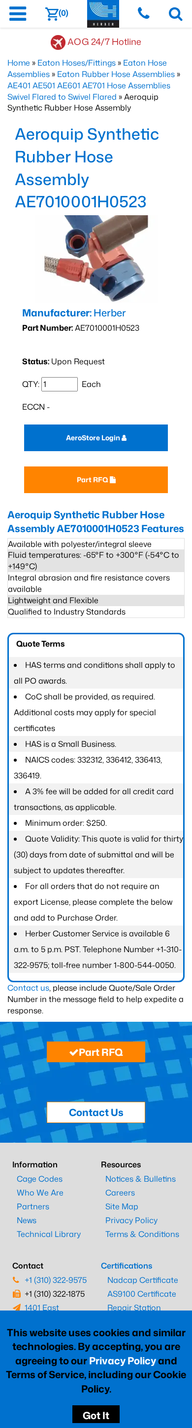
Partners (33, 1206)
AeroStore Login (94, 437)
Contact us (28, 987)
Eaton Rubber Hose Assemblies (116, 74)
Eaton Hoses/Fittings (76, 62)
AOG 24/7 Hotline (104, 41)
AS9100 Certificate (141, 1293)
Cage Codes (40, 1178)
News (26, 1220)
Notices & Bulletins (140, 1178)
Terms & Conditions (142, 1234)
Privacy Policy (122, 1360)
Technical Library (49, 1234)
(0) (63, 12)
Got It (96, 1415)
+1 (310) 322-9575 (56, 1279)
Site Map (121, 1206)
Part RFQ (93, 479)
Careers (120, 1192)
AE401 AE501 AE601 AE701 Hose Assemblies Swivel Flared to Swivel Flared (88, 91)
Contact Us (96, 1112)
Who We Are (40, 1192)
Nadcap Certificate (142, 1279)
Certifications (126, 1265)
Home (18, 62)
